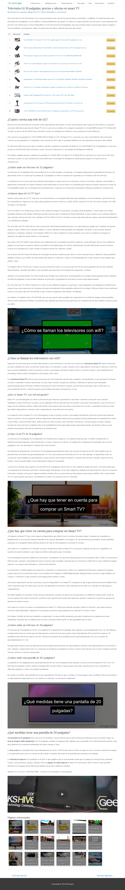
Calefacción (35, 3)
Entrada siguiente (106, 875)
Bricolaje (81, 3)
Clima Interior (66, 3)
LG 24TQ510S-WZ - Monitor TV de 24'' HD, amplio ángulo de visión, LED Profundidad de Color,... (53, 40)
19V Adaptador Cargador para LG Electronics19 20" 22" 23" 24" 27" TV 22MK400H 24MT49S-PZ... (53, 56)
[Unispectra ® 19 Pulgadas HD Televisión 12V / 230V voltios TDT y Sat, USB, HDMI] (17, 95)
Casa (90, 3)
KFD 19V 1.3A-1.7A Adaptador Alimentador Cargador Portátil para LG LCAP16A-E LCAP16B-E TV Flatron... (56, 87)
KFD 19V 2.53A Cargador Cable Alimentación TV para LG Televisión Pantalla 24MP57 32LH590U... (53, 71)
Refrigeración (50, 3)
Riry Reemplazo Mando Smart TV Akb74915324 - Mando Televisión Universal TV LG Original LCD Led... (55, 48)
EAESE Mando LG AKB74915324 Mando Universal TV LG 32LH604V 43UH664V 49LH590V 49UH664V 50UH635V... (58, 79)
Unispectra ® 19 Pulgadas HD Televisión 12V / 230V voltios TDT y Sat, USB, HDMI (49, 95)
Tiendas (111, 3)
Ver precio (111, 40)
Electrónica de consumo (17, 12)
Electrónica (99, 3)
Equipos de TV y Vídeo (37, 12)
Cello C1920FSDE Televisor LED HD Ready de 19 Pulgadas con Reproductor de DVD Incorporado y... (54, 111)
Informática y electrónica (56, 12)
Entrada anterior (18, 875)
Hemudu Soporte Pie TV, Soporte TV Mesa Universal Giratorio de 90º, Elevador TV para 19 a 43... (53, 103)
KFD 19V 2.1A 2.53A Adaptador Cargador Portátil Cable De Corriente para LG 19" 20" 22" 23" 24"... (53, 63)
